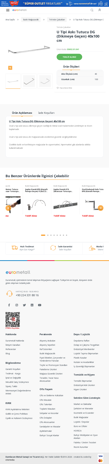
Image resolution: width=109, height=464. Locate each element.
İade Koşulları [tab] (46, 112)
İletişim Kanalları (13, 345)
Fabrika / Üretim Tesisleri (85, 442)
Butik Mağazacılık (31, 186)
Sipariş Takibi (11, 386)
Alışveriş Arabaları (47, 340)
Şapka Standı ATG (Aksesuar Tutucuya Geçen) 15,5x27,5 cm (62, 190)
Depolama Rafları (81, 340)
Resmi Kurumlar (81, 447)
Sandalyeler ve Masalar (50, 426)
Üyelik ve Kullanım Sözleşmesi (19, 418)
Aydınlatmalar (46, 431)
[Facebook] (9, 305)
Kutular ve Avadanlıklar (84, 362)
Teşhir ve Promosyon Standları (53, 365)
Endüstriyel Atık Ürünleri (84, 385)
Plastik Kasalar (80, 357)
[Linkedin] (32, 305)
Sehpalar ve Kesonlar (49, 413)
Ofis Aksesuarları (47, 422)
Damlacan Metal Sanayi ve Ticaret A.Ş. (25, 456)
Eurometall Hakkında (15, 340)
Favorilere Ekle (65, 88)
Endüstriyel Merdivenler (84, 349)
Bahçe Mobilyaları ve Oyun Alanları (86, 436)
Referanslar (11, 349)
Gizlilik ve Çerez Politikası (17, 413)
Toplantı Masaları (47, 408)
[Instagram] (16, 305)
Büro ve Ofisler (80, 426)
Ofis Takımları (46, 404)
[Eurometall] (19, 10)
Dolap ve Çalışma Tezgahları (86, 345)
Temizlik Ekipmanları (83, 381)
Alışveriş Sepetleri (47, 345)
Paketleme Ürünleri (48, 369)
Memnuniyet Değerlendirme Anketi (18, 392)
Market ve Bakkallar (82, 404)
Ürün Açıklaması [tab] (22, 112)
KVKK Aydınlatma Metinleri (17, 409)
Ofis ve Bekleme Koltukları (51, 395)
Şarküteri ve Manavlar (83, 408)
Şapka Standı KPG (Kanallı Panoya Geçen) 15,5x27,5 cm (36, 190)
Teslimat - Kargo (13, 373)
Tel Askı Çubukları (64, 27)
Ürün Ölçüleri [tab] (71, 66)
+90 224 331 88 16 (27, 295)
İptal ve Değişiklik (13, 377)
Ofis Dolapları (46, 417)
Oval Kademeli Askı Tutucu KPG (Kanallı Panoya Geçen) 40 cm (93, 190)
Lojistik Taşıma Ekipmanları (86, 353)
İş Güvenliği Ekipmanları (84, 366)
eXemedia (10, 459)
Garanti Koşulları (13, 369)
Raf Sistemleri (46, 349)
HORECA (77, 430)
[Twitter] (24, 305)
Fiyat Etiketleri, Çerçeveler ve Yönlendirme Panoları (52, 359)
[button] (92, 10)
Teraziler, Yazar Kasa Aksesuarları (49, 379)
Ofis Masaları (45, 400)
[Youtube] (39, 305)
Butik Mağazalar (81, 417)
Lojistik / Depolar (81, 421)
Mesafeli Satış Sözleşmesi (17, 382)
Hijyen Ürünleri (80, 389)
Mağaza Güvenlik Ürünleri (51, 373)
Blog (8, 353)
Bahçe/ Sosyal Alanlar (49, 435)
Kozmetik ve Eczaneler (84, 413)
